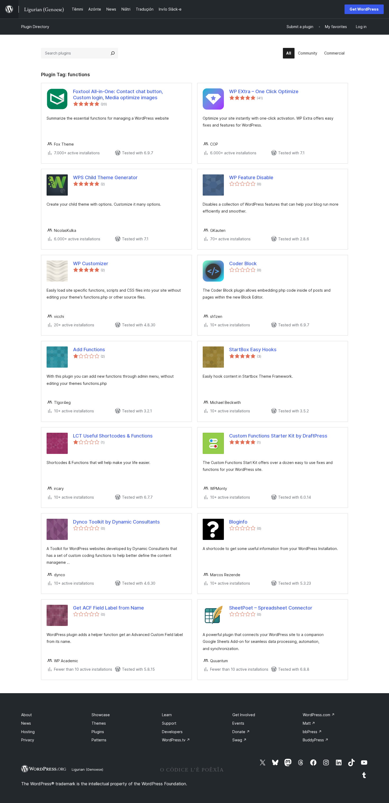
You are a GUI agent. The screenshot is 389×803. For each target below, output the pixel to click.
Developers (172, 731)
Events (238, 723)
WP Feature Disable (251, 177)
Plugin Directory (35, 26)
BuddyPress (315, 740)
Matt (309, 723)
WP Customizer (90, 263)
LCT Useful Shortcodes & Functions (113, 436)
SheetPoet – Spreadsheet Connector (270, 608)
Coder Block (243, 263)
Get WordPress (364, 9)
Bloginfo (238, 522)
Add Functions (89, 349)
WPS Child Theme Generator (105, 177)
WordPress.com (319, 714)
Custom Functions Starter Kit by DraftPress (278, 436)
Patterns (99, 740)
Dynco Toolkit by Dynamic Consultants (116, 522)
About (26, 714)
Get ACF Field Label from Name (108, 608)
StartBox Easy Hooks (253, 349)
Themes (99, 723)
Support (169, 723)
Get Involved (243, 714)
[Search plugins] (112, 53)
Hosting (28, 731)
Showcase (101, 714)
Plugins (98, 731)
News (26, 723)
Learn (167, 714)
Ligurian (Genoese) (87, 769)
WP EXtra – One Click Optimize (263, 91)
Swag (239, 740)
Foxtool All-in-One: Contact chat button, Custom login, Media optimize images (118, 94)
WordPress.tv (176, 740)
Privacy (27, 740)
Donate (241, 731)
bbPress (312, 731)
